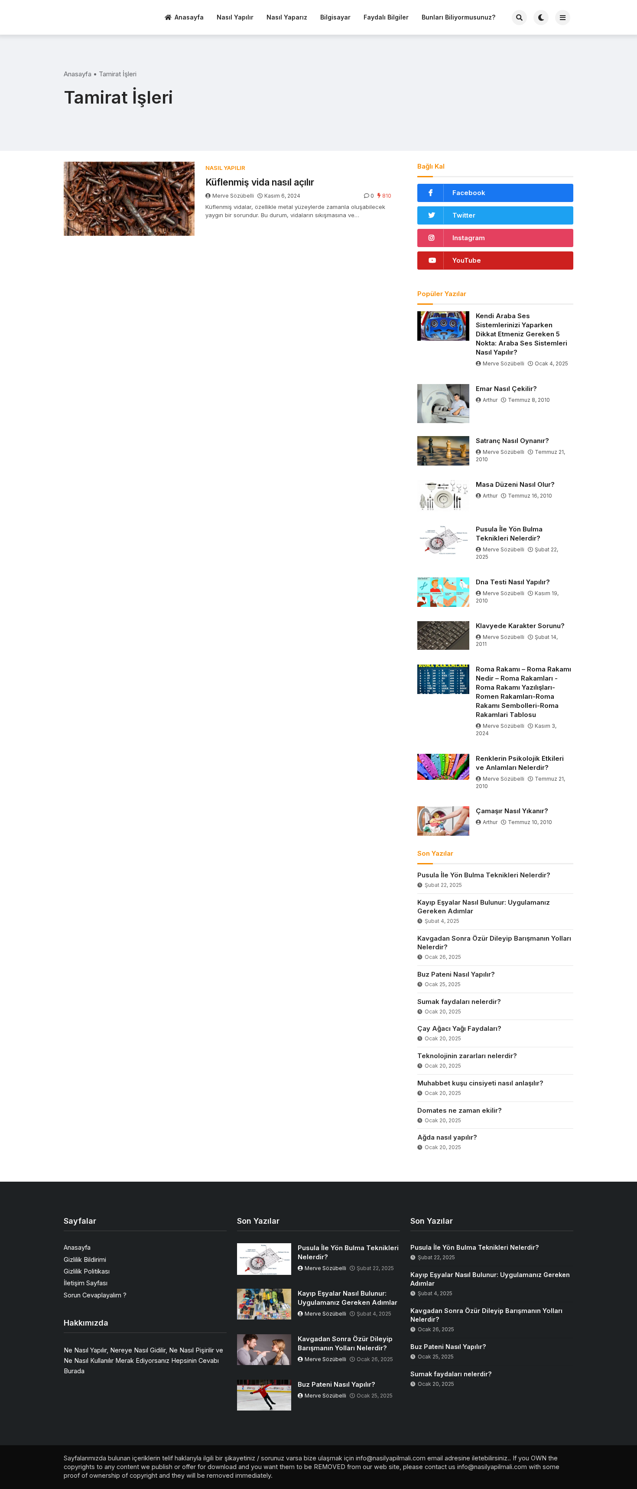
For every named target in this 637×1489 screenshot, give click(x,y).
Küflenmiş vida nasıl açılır (259, 182)
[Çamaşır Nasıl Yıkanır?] (443, 821)
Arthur (490, 400)
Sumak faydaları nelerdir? (459, 1001)
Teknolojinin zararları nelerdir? (467, 1056)
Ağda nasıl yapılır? (447, 1137)
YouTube (466, 260)
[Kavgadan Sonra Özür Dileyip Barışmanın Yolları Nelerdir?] (264, 1349)
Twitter (463, 215)
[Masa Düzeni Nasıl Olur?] (443, 496)
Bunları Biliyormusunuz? (458, 17)
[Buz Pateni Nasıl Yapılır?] (264, 1395)
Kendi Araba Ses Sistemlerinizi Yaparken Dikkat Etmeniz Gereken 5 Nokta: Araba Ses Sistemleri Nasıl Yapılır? (521, 334)
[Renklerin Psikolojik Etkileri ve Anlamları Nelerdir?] (443, 767)
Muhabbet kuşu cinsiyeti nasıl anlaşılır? (480, 1083)
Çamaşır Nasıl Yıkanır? (512, 811)
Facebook (468, 193)
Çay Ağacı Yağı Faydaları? (459, 1028)
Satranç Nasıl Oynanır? (512, 441)
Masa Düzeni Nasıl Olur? (515, 484)
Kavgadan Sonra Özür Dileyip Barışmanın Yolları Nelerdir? (494, 942)
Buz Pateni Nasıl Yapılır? (456, 974)
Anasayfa (189, 17)
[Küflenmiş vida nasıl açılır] (129, 199)
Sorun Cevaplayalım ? (95, 1295)
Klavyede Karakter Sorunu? (520, 626)
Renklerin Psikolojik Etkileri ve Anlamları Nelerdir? (520, 763)
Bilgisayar (335, 17)
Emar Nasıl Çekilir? (506, 388)
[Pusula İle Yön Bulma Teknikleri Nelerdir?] (443, 539)
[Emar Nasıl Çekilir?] (443, 403)
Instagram (468, 238)
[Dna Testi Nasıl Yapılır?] (443, 592)
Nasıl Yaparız (286, 17)
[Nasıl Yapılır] (96, 16)
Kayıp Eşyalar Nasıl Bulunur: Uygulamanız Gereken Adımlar (483, 906)
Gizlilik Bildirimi (85, 1259)
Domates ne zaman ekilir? (459, 1110)
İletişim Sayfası (85, 1283)
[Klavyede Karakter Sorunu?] (443, 635)
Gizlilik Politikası (87, 1271)
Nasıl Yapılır (235, 17)
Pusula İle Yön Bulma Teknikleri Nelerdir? (509, 533)
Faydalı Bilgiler (386, 17)
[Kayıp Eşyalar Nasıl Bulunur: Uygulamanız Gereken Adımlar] (264, 1304)
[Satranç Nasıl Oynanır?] (443, 451)
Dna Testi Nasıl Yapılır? (513, 582)
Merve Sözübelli (233, 195)
